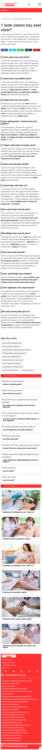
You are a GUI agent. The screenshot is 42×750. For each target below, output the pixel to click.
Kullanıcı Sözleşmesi (9, 662)
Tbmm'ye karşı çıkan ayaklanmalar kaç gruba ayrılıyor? (20, 699)
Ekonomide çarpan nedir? (11, 683)
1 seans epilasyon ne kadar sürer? (12, 367)
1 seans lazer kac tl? (27, 370)
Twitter (12, 50)
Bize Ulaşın (6, 668)
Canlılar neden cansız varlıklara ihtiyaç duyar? (18, 691)
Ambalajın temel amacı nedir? (12, 735)
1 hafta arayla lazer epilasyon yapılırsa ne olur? (16, 350)
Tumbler (28, 50)
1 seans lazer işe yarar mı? (10, 370)
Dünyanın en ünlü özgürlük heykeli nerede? (16, 725)
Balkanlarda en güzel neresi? (12, 722)
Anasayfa (4, 10)
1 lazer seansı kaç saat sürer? (22, 19)
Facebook (4, 50)
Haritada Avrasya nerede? (11, 740)
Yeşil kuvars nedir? (9, 686)
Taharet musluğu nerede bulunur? (14, 717)
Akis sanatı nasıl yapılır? (11, 709)
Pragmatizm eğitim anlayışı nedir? (14, 714)
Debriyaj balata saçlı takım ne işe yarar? (16, 712)
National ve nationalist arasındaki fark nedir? (17, 681)
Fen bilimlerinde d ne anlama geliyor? (15, 720)
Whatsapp (20, 50)
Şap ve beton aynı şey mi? (11, 704)
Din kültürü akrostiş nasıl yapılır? (13, 727)
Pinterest (36, 50)
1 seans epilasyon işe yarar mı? (11, 363)
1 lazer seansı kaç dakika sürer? (12, 343)
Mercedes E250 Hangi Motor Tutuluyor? (16, 733)
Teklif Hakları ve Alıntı (9, 665)
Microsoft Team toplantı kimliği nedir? (15, 707)
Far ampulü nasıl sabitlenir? (12, 738)
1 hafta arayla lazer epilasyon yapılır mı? (14, 353)
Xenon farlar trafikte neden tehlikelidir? (16, 701)
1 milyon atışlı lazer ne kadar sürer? (13, 360)
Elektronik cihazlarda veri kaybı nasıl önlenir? (17, 696)
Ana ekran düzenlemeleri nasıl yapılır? (15, 688)
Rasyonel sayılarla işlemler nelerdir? (15, 730)
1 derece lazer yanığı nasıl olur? (11, 356)
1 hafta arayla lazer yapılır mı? (11, 346)
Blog (10, 19)
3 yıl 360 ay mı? (8, 694)
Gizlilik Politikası (8, 660)
